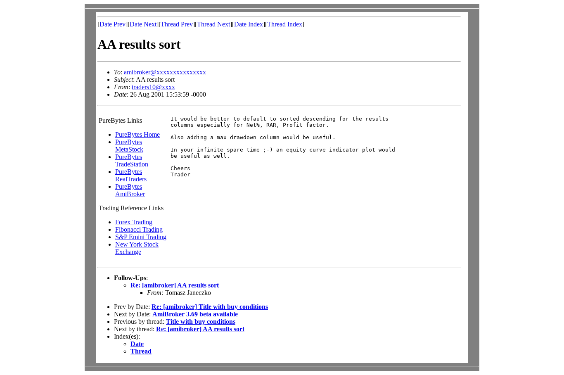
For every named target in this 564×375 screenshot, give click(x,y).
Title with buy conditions (200, 321)
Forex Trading (133, 221)
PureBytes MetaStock (129, 145)
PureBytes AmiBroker (130, 190)
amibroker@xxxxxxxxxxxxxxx (165, 72)
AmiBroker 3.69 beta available (195, 314)
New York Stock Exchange (137, 248)
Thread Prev (177, 24)
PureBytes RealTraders (131, 175)
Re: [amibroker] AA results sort (174, 285)
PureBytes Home (137, 134)
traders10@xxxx (153, 86)
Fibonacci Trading (139, 229)
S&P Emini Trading (140, 236)
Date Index (248, 24)
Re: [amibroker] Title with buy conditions (210, 306)
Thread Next (213, 24)
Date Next (143, 24)
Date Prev (113, 24)
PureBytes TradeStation (131, 160)
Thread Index (284, 24)
